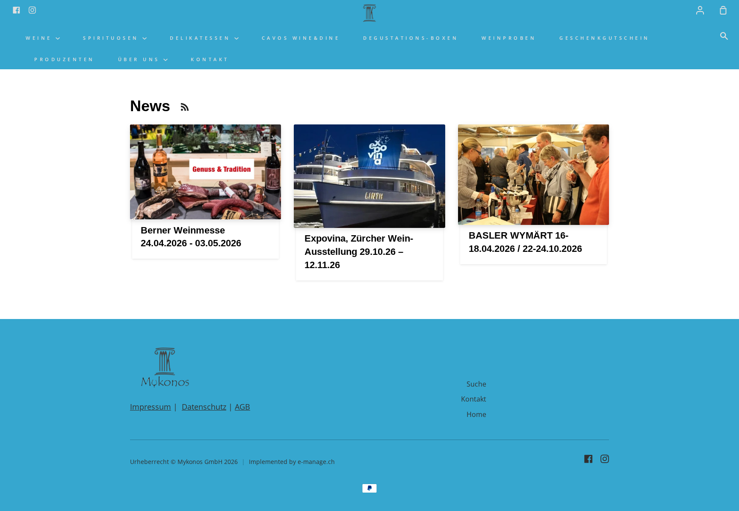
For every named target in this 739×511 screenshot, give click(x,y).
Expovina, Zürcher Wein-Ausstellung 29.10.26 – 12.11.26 (358, 251)
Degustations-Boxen (410, 38)
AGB (242, 407)
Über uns (141, 59)
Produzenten (64, 59)
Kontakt (210, 59)
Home (476, 414)
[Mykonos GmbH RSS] (184, 106)
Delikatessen (202, 38)
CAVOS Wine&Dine (301, 38)
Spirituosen (112, 38)
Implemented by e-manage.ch (292, 462)
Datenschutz (204, 407)
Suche (476, 384)
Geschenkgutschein (604, 38)
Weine (41, 38)
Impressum (150, 407)
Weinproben (509, 38)
